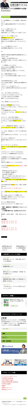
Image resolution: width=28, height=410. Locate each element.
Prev (2, 303)
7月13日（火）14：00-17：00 (9, 223)
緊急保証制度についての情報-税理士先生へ (21, 248)
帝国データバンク (7, 387)
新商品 (13, 184)
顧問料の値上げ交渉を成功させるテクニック (7, 248)
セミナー (5, 337)
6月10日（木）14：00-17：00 (9, 221)
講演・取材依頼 (7, 341)
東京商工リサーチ (7, 389)
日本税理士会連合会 (7, 378)
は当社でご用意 (17, 165)
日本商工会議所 (6, 383)
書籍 (4, 333)
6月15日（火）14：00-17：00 (9, 228)
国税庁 (4, 385)
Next (26, 303)
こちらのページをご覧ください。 (14, 188)
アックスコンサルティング (9, 376)
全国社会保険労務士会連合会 (10, 382)
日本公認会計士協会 (7, 380)
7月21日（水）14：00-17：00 (9, 229)
